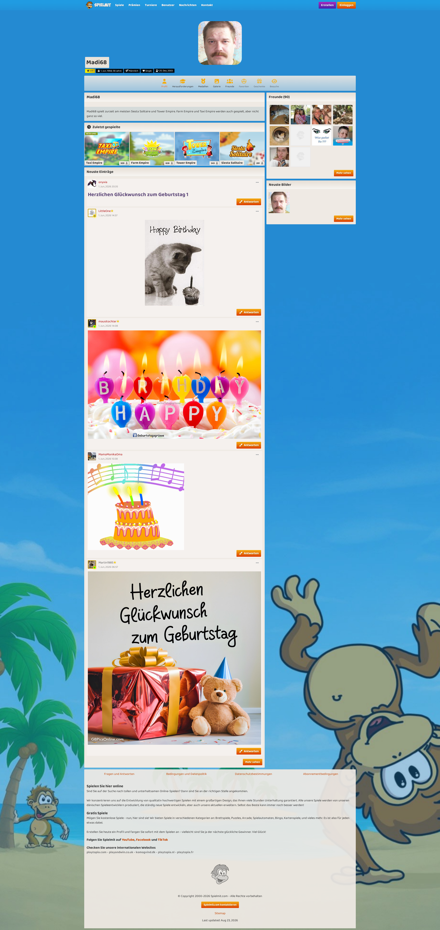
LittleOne (104, 211)
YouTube (128, 839)
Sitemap (220, 913)
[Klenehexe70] (321, 114)
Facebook (143, 839)
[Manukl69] (300, 135)
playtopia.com (96, 852)
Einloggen (346, 5)
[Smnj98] (279, 135)
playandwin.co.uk (121, 852)
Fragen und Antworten (119, 774)
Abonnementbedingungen (320, 774)
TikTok (163, 839)
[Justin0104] (300, 157)
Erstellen (327, 5)
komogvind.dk (145, 852)
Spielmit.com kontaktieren (220, 905)
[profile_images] (279, 202)
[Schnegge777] (342, 114)
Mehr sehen (252, 762)
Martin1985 (105, 562)
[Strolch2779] (300, 114)
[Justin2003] (279, 114)
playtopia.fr (185, 852)
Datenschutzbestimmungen (253, 774)
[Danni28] (321, 135)
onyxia (102, 182)
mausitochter (107, 321)
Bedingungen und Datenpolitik (186, 774)
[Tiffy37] (279, 157)
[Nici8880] (342, 135)
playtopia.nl (166, 852)
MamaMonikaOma (110, 454)
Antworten (251, 201)
